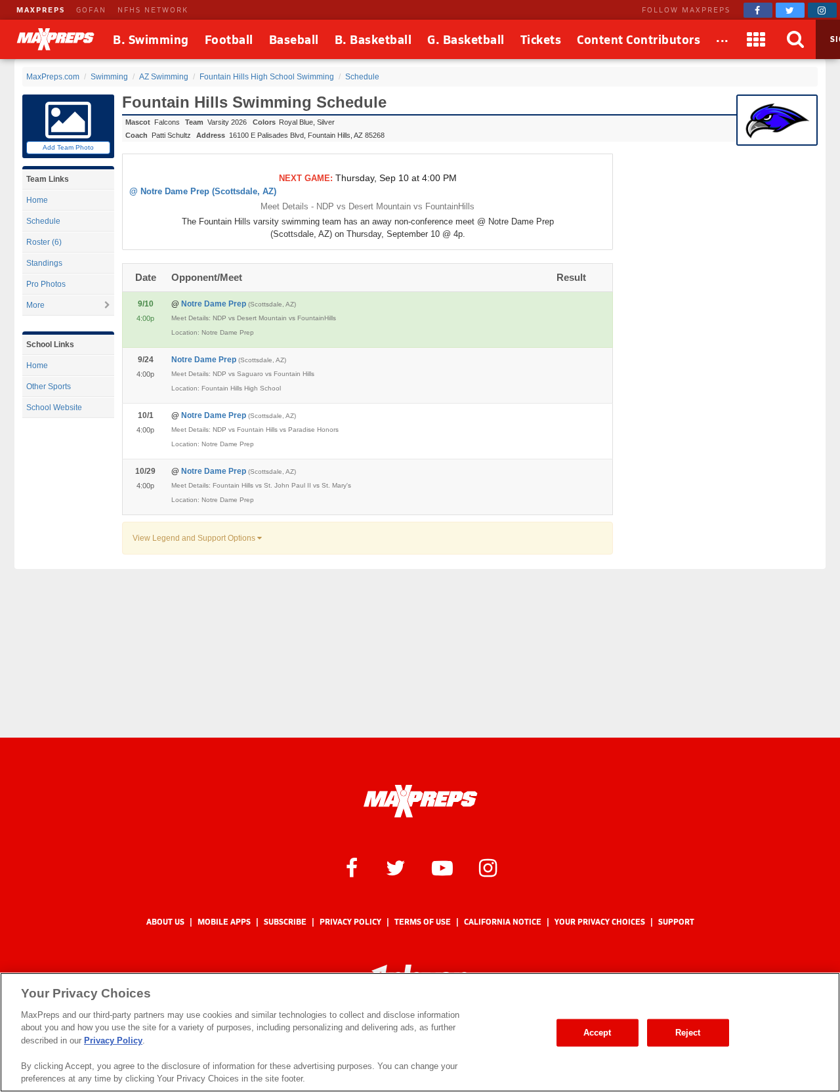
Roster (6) (44, 242)
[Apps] (756, 39)
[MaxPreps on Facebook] (758, 10)
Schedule (43, 221)
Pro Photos (46, 284)
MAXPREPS (40, 9)
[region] (420, 1032)
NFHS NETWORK (152, 9)
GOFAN (91, 9)
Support (676, 921)
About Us (165, 921)
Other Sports (48, 386)
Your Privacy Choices (600, 921)
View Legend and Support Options (195, 538)
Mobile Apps (224, 921)
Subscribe (285, 921)
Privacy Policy (350, 921)
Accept (597, 1033)
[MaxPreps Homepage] (420, 801)
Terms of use (422, 921)
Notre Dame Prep (238, 303)
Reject (688, 1033)
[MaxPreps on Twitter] (790, 10)
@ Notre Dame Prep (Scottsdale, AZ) (202, 191)
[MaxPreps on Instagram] (822, 10)
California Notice (502, 921)
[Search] (796, 39)
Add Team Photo (68, 147)
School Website (54, 407)
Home (37, 200)
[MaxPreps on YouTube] (442, 867)
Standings (44, 263)
